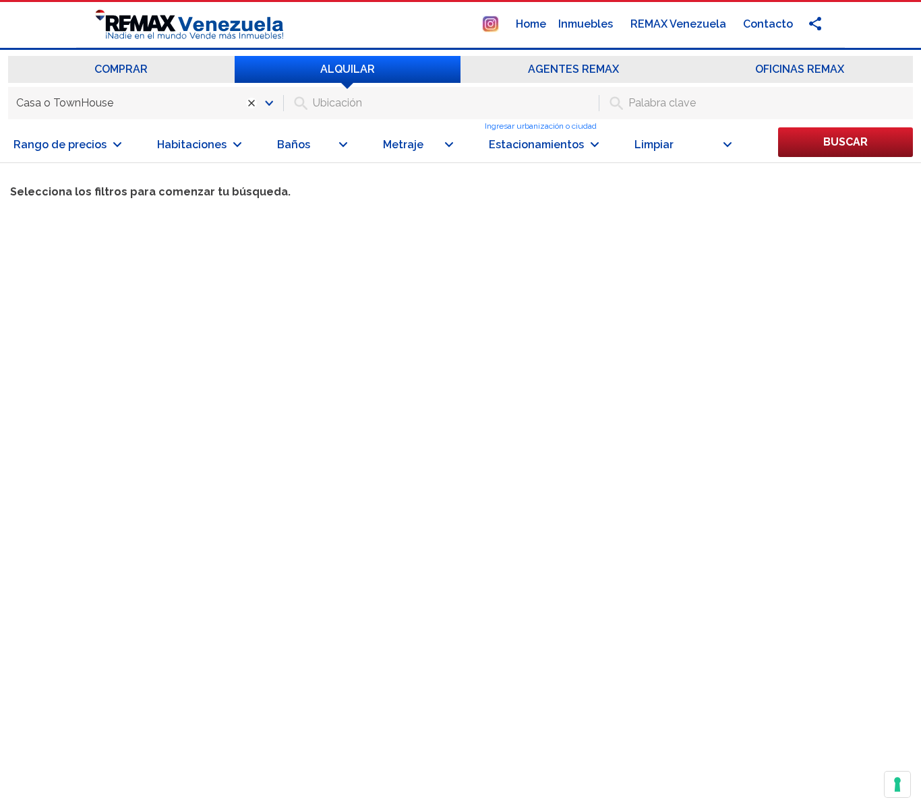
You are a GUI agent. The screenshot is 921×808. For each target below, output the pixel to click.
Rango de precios (60, 144)
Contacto (768, 24)
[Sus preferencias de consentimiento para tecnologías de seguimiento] (897, 784)
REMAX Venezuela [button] (679, 24)
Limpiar (654, 144)
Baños (293, 144)
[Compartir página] (490, 23)
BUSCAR (845, 141)
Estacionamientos (536, 144)
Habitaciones (192, 144)
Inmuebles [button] (587, 24)
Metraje (403, 144)
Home (531, 24)
